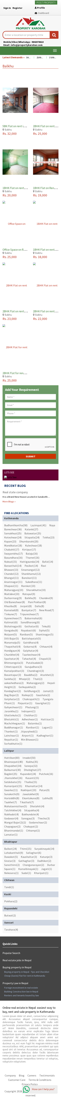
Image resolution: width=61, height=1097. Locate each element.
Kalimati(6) (11, 622)
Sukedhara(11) (33, 582)
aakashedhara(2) (14, 683)
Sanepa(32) (30, 765)
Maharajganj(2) (35, 683)
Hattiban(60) (11, 757)
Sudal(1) (26, 873)
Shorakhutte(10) (36, 590)
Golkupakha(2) (27, 687)
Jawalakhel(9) (30, 794)
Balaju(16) (32, 553)
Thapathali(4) (12, 646)
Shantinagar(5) (44, 634)
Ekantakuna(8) (30, 798)
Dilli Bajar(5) (11, 638)
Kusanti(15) (32, 778)
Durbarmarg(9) (13, 598)
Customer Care (16, 1080)
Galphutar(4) (30, 650)
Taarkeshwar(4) (31, 654)
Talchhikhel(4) (12, 810)
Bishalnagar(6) (13, 626)
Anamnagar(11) (13, 582)
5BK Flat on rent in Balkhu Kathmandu (26, 126)
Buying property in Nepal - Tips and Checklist (26, 971)
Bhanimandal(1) (13, 830)
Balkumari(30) (12, 770)
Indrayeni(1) (28, 711)
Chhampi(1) (33, 830)
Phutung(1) (32, 707)
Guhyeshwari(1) (13, 707)
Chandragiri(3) (35, 670)
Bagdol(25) (10, 774)
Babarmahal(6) (33, 618)
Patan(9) (44, 790)
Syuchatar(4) (11, 658)
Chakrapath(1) (31, 699)
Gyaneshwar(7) (13, 618)
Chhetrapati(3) (13, 666)
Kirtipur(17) (29, 549)
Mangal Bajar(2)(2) (15, 822)
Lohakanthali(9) (13, 852)
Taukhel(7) (10, 802)
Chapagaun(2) (12, 826)
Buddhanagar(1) (13, 727)
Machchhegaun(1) (14, 723)
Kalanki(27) (31, 529)
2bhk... (36, 57)
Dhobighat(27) (32, 770)
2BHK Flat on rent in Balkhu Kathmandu (27, 311)
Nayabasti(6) (28, 630)
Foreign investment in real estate (21, 987)
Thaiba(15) (30, 782)
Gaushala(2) (43, 695)
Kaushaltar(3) (29, 856)
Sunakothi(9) (11, 794)
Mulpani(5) (10, 634)
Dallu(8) (39, 606)
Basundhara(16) (13, 557)
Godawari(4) (11, 818)
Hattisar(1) (47, 719)
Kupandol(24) (28, 774)
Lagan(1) (47, 727)
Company (10, 1075)
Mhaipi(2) (24, 679)
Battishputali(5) (31, 638)
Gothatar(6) (32, 626)
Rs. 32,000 (10, 133)
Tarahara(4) (11, 929)
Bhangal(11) (11, 577)
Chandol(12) (11, 573)
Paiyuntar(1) (25, 703)
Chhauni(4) (46, 646)
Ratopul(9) (28, 594)
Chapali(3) (45, 658)
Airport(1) (28, 735)
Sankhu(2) (10, 679)
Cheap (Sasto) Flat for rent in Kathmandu (24, 975)
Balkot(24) (10, 848)
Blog (21, 1075)
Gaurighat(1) (42, 703)
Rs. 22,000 (40, 319)
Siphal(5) (44, 630)
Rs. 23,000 (10, 319)
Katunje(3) (46, 856)
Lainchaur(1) (11, 735)
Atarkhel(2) (47, 675)
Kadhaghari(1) (45, 735)
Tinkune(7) (10, 614)
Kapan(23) (10, 541)
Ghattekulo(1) (12, 715)
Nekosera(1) (11, 873)
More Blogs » (9, 501)
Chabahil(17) (11, 549)
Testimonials (47, 1075)
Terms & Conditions (39, 1080)
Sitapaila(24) (32, 537)
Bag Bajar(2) (11, 695)
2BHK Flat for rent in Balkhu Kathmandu (27, 373)
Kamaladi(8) (11, 610)
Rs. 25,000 (40, 133)
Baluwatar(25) (32, 533)
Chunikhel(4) (11, 654)
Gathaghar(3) (26, 861)
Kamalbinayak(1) (28, 869)
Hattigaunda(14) (29, 561)
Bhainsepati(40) (13, 761)
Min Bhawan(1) (29, 739)
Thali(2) (37, 679)
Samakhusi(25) (12, 533)
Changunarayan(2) (33, 865)
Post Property (46, 2)
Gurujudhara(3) (33, 666)
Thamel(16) (32, 557)
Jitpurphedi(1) (29, 731)
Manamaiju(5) (12, 642)
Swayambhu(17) (13, 553)
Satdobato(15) (12, 782)
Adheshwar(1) (30, 719)
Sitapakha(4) (31, 810)
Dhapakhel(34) (12, 765)
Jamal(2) (48, 691)
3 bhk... (48, 57)
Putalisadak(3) (34, 662)
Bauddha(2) (30, 675)
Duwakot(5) (11, 856)
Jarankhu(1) (11, 711)
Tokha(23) (48, 537)
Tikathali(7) (27, 802)
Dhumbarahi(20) (28, 541)
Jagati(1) (46, 869)
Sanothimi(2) (12, 865)
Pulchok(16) (46, 774)
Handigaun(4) (12, 650)
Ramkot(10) (28, 586)
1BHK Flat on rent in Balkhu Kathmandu (27, 188)
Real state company (15, 492)
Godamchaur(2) (38, 822)
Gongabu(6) (11, 630)
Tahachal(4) (29, 658)
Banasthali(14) (13, 565)
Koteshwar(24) (13, 537)
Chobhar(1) (30, 715)
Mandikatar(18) (13, 545)
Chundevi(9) (46, 598)
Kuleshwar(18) (33, 545)
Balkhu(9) (30, 598)
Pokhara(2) (10, 901)
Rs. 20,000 (10, 195)
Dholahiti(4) (37, 806)
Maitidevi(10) (11, 594)
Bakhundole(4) (30, 814)
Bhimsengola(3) (13, 662)
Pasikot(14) (31, 565)
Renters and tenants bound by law (21, 995)
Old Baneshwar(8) (14, 602)
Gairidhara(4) (30, 642)
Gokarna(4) (30, 646)
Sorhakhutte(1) (13, 743)
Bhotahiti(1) (11, 719)
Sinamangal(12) (30, 569)
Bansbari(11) (29, 577)
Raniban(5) (26, 634)
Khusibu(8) (10, 606)
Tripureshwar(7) (29, 614)
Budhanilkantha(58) (15, 525)
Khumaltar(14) (33, 786)
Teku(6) (46, 626)
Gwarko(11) (11, 790)
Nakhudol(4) (11, 814)
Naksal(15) (10, 561)
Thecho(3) (44, 818)
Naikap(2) (27, 695)
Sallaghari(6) (33, 852)
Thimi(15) (25, 848)
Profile (41, 7)
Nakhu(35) (32, 761)
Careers (31, 1075)
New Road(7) (46, 610)
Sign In (7, 7)
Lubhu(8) (47, 798)
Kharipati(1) (41, 873)
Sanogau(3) (28, 818)
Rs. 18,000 (40, 257)
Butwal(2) (10, 915)
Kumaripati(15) (13, 786)
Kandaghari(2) (12, 691)
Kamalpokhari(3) (14, 670)
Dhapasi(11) (11, 586)
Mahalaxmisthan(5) (15, 806)
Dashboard (43, 12)
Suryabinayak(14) (44, 848)
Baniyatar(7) (29, 610)
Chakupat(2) (31, 826)
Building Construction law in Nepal (21, 991)
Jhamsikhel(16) (13, 778)
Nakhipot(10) (28, 790)
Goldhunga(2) (32, 691)
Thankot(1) (11, 731)
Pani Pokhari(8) (37, 602)
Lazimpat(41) (38, 525)
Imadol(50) (29, 757)
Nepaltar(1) (11, 739)
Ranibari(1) (32, 727)
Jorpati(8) (26, 606)
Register (17, 7)
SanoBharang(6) (30, 622)
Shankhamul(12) (31, 573)
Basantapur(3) (12, 675)
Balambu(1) (35, 723)
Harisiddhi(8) (11, 798)
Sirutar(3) (9, 861)
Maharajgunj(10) (13, 590)
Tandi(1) (9, 887)
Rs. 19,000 (40, 195)
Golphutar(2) (11, 699)
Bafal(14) (47, 561)
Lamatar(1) (10, 834)
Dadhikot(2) (44, 861)
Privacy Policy (30, 1084)
